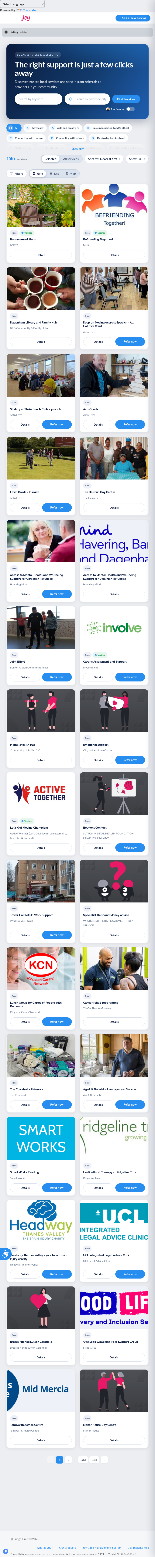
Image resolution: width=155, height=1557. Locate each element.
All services (71, 159)
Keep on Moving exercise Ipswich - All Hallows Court (108, 324)
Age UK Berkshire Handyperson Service (109, 1089)
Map (73, 173)
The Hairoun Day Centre (99, 492)
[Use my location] (70, 99)
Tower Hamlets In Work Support (31, 915)
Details (41, 255)
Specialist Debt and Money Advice (106, 915)
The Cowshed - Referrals (26, 1089)
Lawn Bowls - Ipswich (24, 492)
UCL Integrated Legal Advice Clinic (106, 1255)
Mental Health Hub (23, 744)
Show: (137, 159)
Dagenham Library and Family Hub (33, 322)
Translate (29, 10)
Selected (51, 159)
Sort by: (104, 159)
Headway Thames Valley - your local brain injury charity (38, 1257)
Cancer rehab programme (100, 1002)
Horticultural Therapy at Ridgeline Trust (110, 1172)
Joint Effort (17, 661)
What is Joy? (44, 1547)
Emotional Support (95, 744)
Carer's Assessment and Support (105, 661)
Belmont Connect (94, 827)
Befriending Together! (98, 239)
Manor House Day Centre (99, 1425)
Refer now (130, 341)
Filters (19, 173)
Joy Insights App (138, 1547)
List (56, 173)
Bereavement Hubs (23, 239)
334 (94, 1459)
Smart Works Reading (24, 1172)
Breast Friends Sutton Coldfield (31, 1342)
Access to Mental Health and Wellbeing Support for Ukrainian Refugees (36, 576)
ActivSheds (90, 409)
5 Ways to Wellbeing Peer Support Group (110, 1342)
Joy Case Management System (102, 1547)
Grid (40, 173)
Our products (67, 1547)
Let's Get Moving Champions (29, 827)
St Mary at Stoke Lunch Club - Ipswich (35, 409)
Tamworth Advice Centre (26, 1425)
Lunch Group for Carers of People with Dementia (36, 1004)
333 (83, 1459)
